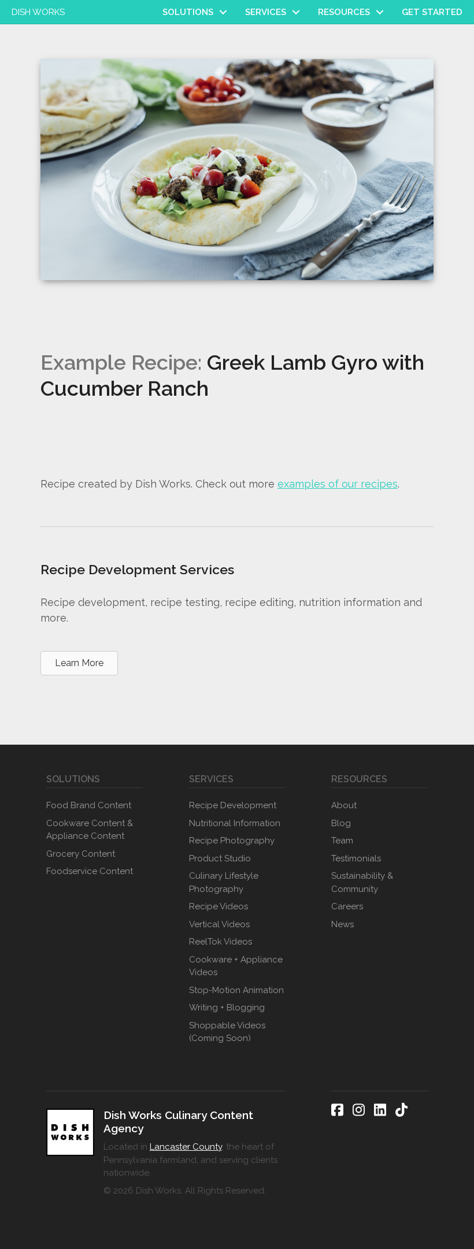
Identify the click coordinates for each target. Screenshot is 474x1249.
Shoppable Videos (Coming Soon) (227, 1032)
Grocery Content (80, 854)
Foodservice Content (89, 871)
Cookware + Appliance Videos (236, 966)
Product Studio (220, 858)
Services (265, 12)
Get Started (432, 12)
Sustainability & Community (362, 882)
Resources (344, 12)
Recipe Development (232, 805)
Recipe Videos (218, 906)
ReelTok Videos (220, 941)
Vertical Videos (219, 924)
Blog (341, 823)
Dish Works (38, 12)
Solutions (187, 12)
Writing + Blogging (227, 1007)
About (344, 805)
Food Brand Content (88, 805)
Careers (347, 906)
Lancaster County (186, 1147)
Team (342, 840)
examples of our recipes (337, 484)
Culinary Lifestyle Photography (223, 882)
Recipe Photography (232, 840)
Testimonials (356, 858)
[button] (223, 12)
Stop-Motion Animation (236, 990)
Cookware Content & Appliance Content (89, 830)
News (342, 924)
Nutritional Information (234, 823)
